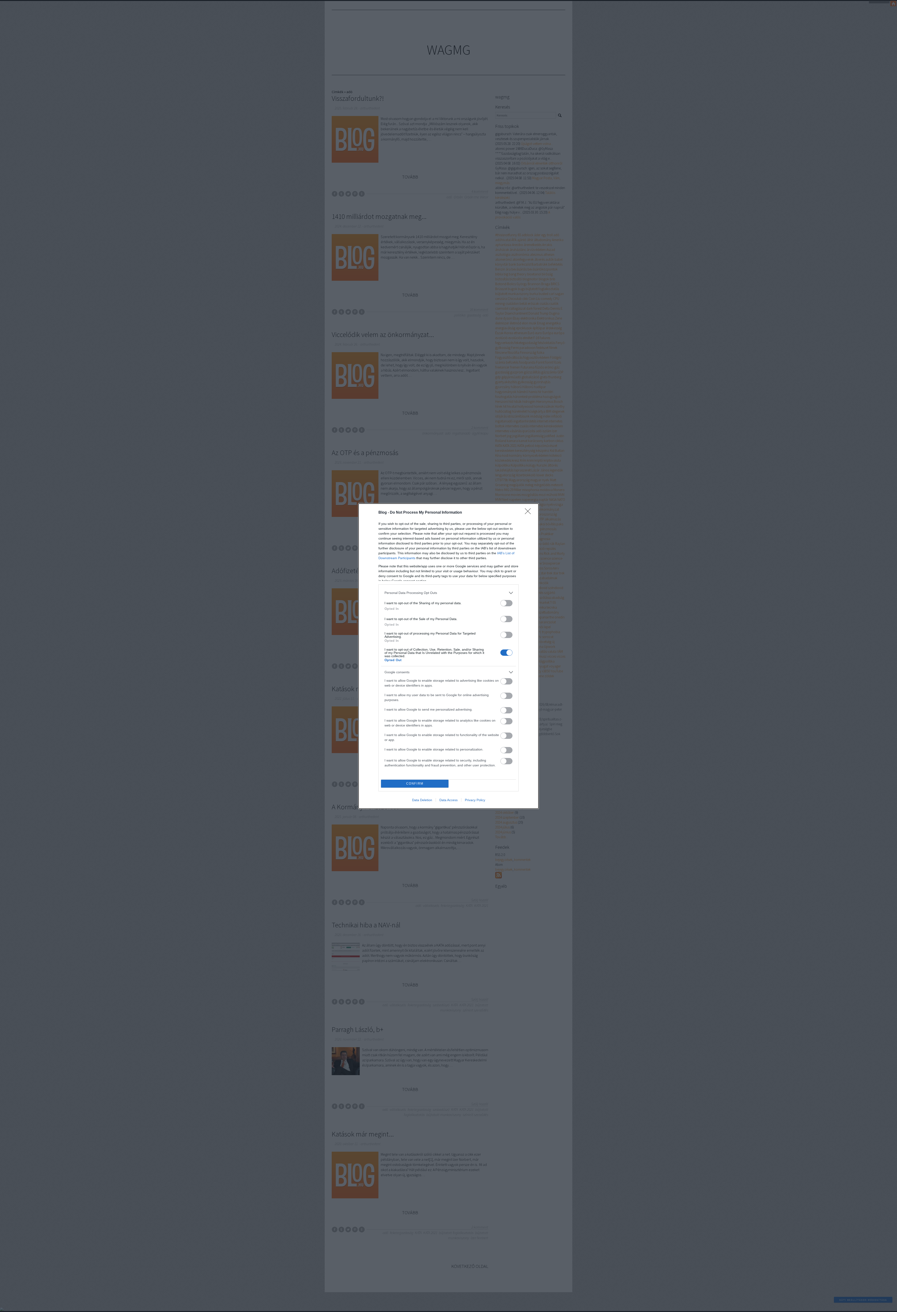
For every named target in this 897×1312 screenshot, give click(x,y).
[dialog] (448, 656)
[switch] (506, 603)
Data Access (448, 800)
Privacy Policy (475, 800)
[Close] (529, 512)
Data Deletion (422, 800)
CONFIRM (415, 783)
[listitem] (448, 592)
